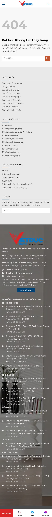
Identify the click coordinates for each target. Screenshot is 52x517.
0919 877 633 (19, 332)
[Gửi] (47, 58)
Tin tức (5, 171)
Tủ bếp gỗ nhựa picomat (12, 142)
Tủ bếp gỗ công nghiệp (12, 129)
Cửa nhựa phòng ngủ (11, 97)
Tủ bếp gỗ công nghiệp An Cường (17, 132)
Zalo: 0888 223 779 (15, 276)
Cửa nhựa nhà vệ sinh (11, 100)
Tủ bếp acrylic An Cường (12, 139)
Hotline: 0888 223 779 (16, 270)
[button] (3, 4)
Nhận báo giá (6, 513)
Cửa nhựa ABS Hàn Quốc (13, 103)
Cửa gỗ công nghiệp (11, 93)
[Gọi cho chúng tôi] (48, 4)
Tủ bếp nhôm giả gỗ (11, 155)
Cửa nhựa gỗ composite (12, 83)
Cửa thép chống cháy (11, 110)
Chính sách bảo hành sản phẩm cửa (17, 184)
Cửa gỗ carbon (8, 86)
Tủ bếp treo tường (10, 149)
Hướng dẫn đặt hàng (11, 177)
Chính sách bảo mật (10, 174)
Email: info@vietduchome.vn (19, 273)
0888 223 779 (19, 312)
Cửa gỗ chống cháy (10, 90)
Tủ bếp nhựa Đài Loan (11, 152)
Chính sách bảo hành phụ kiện (15, 187)
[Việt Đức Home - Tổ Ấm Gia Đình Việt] (26, 4)
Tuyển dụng (7, 181)
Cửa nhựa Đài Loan (10, 107)
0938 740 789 (19, 361)
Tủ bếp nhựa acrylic (10, 135)
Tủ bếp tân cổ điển (10, 145)
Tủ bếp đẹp (7, 125)
